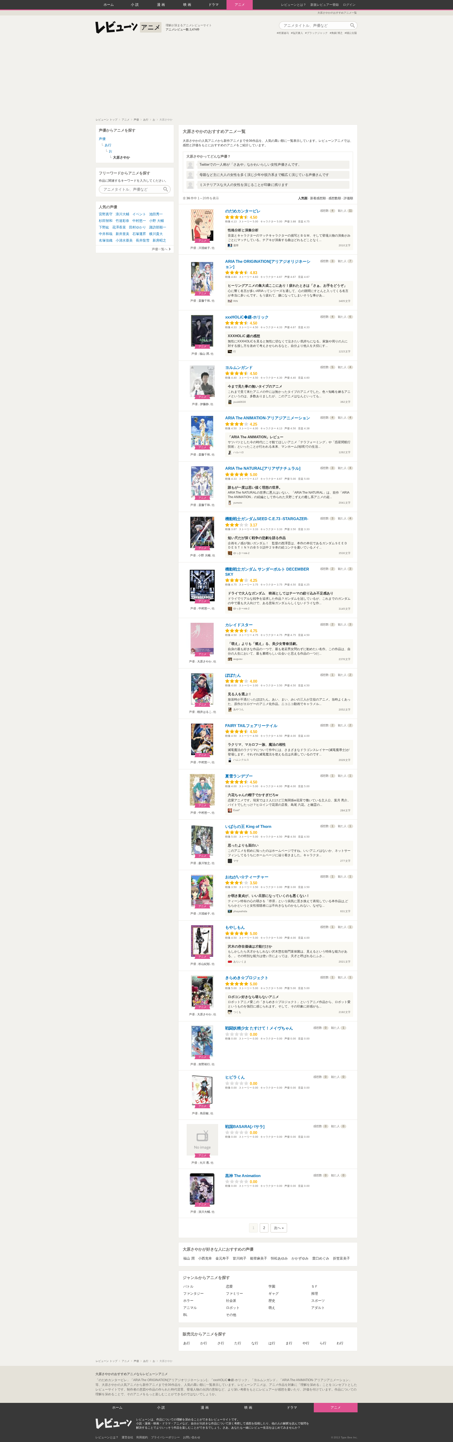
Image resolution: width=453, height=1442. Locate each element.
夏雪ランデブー (239, 776)
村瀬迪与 (283, 33)
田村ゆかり (137, 227)
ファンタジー (193, 1293)
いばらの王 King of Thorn (248, 826)
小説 (135, 5)
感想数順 (334, 198)
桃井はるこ (204, 711)
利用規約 (142, 1437)
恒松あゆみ (279, 1258)
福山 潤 (204, 353)
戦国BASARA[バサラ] (245, 1126)
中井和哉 (105, 234)
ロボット (233, 1308)
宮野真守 (105, 214)
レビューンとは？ (293, 5)
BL (185, 1315)
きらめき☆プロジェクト (246, 977)
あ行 (186, 1343)
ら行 (323, 1343)
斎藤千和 (204, 300)
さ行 (220, 1343)
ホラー (188, 1301)
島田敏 (204, 1113)
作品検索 (352, 25)
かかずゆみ (300, 1258)
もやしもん (235, 927)
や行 (306, 1343)
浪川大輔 (204, 1211)
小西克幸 (205, 1258)
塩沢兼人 (298, 33)
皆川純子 (239, 1258)
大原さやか (204, 661)
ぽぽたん (233, 675)
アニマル (190, 1308)
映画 (187, 5)
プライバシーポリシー (165, 1437)
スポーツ (318, 1301)
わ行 (340, 1343)
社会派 (231, 1301)
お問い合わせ (191, 1437)
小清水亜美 (124, 240)
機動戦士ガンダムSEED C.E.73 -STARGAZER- (266, 518)
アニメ (240, 5)
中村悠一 (204, 608)
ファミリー (234, 1293)
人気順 (303, 198)
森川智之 (204, 863)
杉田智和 (105, 221)
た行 (237, 1343)
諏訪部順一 (157, 227)
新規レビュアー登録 (324, 5)
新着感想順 (318, 198)
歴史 (271, 1301)
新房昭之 (159, 240)
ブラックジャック (317, 33)
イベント (139, 214)
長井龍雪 (142, 240)
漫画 (161, 5)
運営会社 (127, 1437)
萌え (271, 1308)
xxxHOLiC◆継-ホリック (247, 317)
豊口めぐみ (320, 1258)
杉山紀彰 (204, 963)
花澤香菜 (119, 227)
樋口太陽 (351, 33)
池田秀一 (156, 214)
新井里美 (122, 234)
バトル (188, 1286)
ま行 (288, 1343)
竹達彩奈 (122, 221)
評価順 (348, 198)
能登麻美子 (258, 1258)
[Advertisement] (226, 78)
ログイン (349, 5)
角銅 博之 (337, 33)
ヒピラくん (235, 1077)
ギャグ (273, 1293)
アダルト (318, 1308)
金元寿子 (222, 1258)
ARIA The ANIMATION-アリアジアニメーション (267, 418)
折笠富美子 (341, 1258)
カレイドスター (239, 625)
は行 (271, 1343)
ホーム (109, 5)
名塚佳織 (105, 240)
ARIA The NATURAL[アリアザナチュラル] (262, 468)
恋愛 (229, 1286)
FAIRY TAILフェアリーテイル (251, 725)
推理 (314, 1293)
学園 (271, 1286)
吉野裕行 (204, 1064)
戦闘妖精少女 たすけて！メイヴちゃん (259, 1028)
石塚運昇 (139, 234)
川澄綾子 (204, 247)
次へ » (279, 1228)
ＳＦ (314, 1286)
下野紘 (104, 227)
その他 (231, 1315)
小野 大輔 (204, 555)
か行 (203, 1343)
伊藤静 (204, 404)
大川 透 (204, 1162)
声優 (102, 139)
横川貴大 (156, 234)
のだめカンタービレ (243, 211)
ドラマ (213, 5)
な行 (254, 1343)
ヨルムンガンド (239, 367)
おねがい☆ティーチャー (246, 877)
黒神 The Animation (243, 1175)
